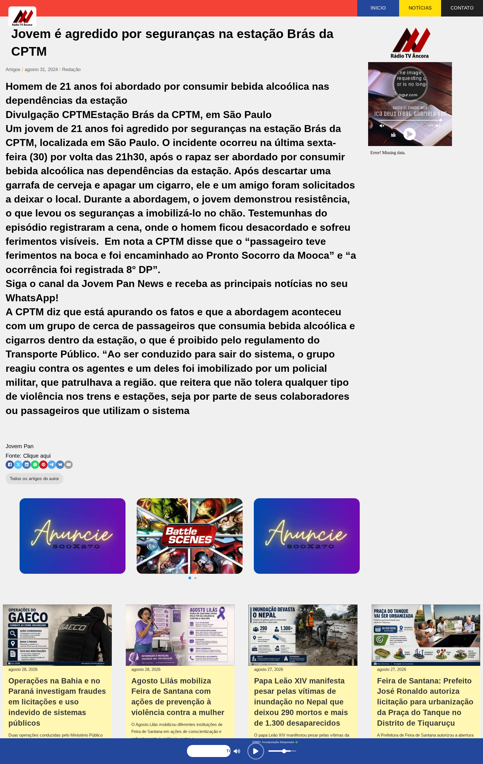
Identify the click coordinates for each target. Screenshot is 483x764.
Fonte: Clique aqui (28, 456)
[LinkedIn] (26, 464)
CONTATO (462, 8)
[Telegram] (52, 464)
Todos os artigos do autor (34, 478)
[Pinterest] (43, 464)
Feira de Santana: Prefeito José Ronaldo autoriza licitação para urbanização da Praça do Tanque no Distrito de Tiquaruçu (425, 702)
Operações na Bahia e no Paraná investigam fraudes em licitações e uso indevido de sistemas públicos (57, 702)
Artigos (13, 69)
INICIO (378, 8)
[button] (189, 578)
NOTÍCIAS (420, 8)
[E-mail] (68, 464)
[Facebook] (10, 464)
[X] (18, 464)
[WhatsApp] (35, 464)
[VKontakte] (60, 464)
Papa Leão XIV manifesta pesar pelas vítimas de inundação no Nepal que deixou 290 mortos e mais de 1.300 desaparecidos (301, 702)
